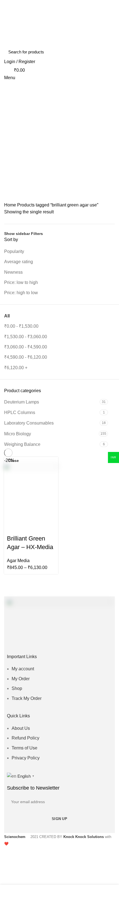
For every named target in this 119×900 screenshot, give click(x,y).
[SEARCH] (107, 51)
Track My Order (27, 698)
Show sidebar (17, 234)
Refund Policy (25, 738)
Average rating (18, 261)
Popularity (14, 251)
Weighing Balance (22, 444)
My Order (21, 678)
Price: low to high (21, 282)
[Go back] (59, 157)
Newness (13, 272)
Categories (56, 184)
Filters (37, 234)
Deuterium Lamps (21, 402)
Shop (17, 688)
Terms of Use (24, 748)
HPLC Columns (19, 412)
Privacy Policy (26, 758)
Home (10, 205)
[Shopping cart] (6, 136)
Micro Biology (17, 433)
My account (23, 668)
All (7, 316)
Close (13, 460)
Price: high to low (21, 292)
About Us (21, 728)
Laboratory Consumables (29, 423)
